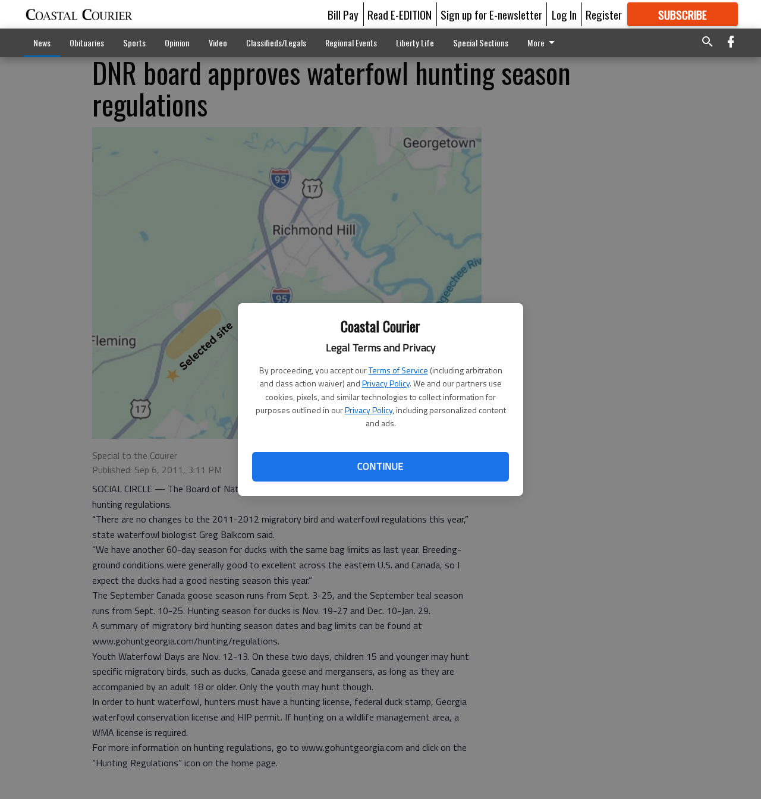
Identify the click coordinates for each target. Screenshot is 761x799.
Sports (134, 42)
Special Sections (480, 42)
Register (604, 14)
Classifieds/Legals (276, 42)
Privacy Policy (386, 383)
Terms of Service (398, 370)
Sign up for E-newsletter (491, 14)
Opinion (177, 42)
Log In (564, 14)
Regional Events (351, 42)
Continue (380, 466)
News (42, 42)
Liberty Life (415, 42)
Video (218, 42)
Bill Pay (343, 14)
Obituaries (87, 42)
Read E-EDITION (399, 14)
